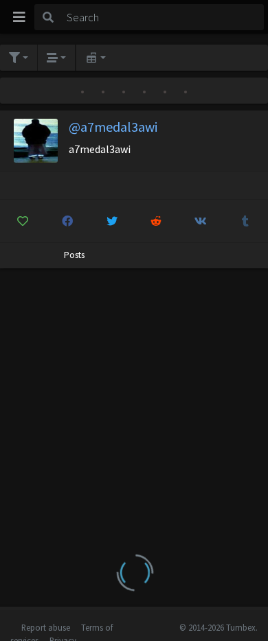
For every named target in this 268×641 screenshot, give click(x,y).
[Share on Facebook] (67, 221)
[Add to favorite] (22, 221)
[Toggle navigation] (19, 17)
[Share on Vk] (200, 221)
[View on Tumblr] (245, 221)
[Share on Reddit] (156, 221)
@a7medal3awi (113, 126)
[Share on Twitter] (112, 221)
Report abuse (45, 627)
